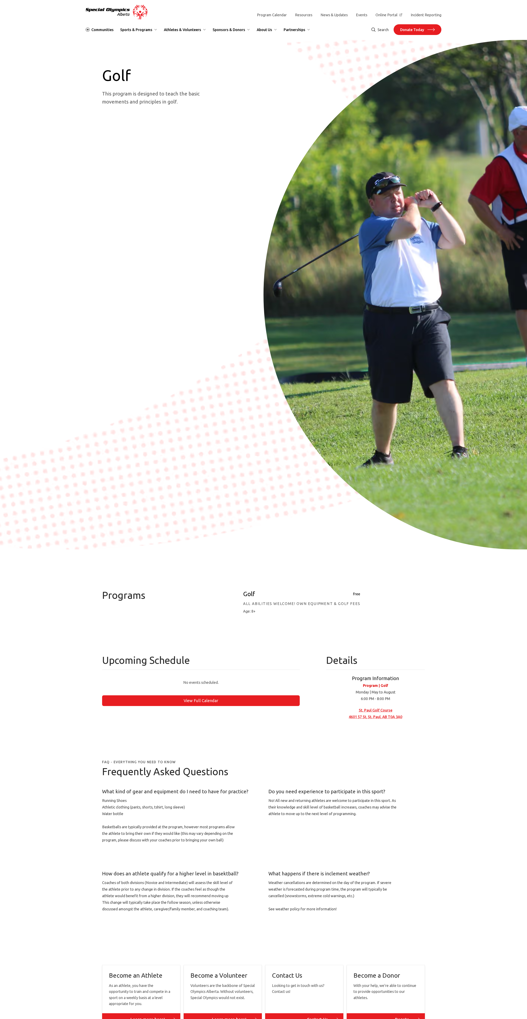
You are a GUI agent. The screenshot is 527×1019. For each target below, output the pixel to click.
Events (361, 15)
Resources (303, 15)
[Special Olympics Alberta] (116, 12)
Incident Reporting (426, 15)
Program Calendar (272, 15)
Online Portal (386, 15)
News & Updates (334, 15)
